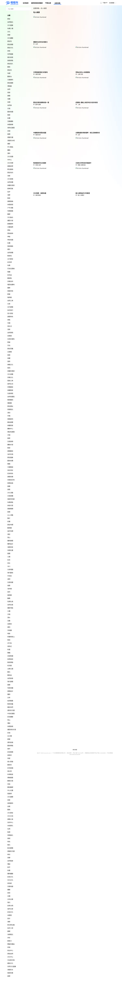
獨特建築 (10, 541)
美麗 (8, 358)
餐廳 (8, 272)
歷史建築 (10, 44)
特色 (8, 841)
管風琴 (9, 793)
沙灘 (8, 611)
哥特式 (9, 646)
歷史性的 (10, 172)
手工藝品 (10, 147)
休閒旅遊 (10, 726)
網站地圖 (75, 749)
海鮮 (8, 195)
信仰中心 (10, 822)
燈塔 (8, 838)
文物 (8, 614)
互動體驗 (10, 121)
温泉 (8, 329)
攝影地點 (10, 608)
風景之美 (10, 380)
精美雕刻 (10, 400)
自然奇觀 (10, 182)
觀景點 (9, 278)
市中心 (9, 160)
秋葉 (8, 649)
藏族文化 (10, 963)
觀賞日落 (10, 781)
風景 (8, 115)
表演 (8, 947)
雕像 (8, 598)
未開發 (9, 915)
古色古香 (10, 899)
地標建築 (10, 211)
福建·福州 (38, 134)
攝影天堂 (10, 220)
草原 (8, 758)
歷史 (8, 19)
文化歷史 (10, 813)
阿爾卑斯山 (11, 637)
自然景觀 (10, 252)
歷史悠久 (10, 64)
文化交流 (10, 816)
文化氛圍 (10, 156)
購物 (8, 150)
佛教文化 (10, 364)
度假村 (9, 755)
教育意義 (10, 704)
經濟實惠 (10, 701)
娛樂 (8, 512)
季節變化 (10, 835)
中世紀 (9, 576)
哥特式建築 (11, 128)
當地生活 (10, 384)
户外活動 (10, 208)
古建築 (9, 352)
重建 (8, 685)
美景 (8, 800)
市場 (8, 416)
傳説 (8, 864)
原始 (8, 230)
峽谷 (8, 854)
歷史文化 (10, 48)
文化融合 (10, 217)
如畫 (8, 870)
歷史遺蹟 (10, 83)
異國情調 (10, 509)
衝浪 (8, 640)
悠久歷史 (10, 313)
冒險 (8, 361)
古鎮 (8, 896)
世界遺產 (10, 54)
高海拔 (9, 883)
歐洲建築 (10, 848)
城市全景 (10, 909)
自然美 (9, 105)
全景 (8, 304)
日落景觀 (10, 496)
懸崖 (8, 342)
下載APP (105, 2)
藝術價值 (10, 745)
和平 (8, 867)
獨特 (8, 694)
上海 (78, 104)
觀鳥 (8, 809)
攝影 (8, 144)
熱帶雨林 (10, 659)
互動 (8, 621)
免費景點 (10, 502)
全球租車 (25, 3)
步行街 (9, 643)
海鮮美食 (10, 547)
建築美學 (10, 166)
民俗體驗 (10, 717)
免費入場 (10, 28)
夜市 (8, 592)
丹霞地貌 (10, 886)
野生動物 (10, 169)
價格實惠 (10, 777)
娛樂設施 (10, 483)
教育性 (9, 256)
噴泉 (8, 633)
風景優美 (10, 246)
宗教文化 (10, 377)
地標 (8, 73)
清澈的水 (10, 970)
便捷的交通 (11, 851)
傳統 (8, 723)
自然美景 (10, 678)
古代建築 (10, 307)
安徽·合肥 (38, 165)
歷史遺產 (10, 457)
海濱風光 (10, 934)
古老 (8, 697)
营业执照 (69, 753)
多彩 (8, 938)
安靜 (8, 858)
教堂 (8, 448)
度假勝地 (10, 803)
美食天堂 (10, 505)
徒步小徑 (10, 928)
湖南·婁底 (38, 195)
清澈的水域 (11, 140)
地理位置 (10, 550)
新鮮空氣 (10, 188)
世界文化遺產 (11, 966)
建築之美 (10, 819)
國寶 (8, 553)
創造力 (9, 941)
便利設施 (10, 742)
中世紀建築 (11, 713)
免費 (8, 265)
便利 (8, 627)
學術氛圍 (10, 240)
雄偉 (8, 134)
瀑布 (8, 153)
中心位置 (10, 790)
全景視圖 (10, 569)
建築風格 (10, 201)
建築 (8, 96)
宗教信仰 (10, 281)
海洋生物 (10, 454)
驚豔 (8, 653)
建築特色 (10, 316)
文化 (8, 32)
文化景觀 (10, 374)
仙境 (8, 829)
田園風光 (10, 409)
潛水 (8, 617)
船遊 (8, 832)
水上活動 (10, 515)
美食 (8, 51)
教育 (8, 198)
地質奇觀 (10, 688)
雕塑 (8, 214)
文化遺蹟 (10, 797)
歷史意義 (10, 348)
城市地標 (10, 531)
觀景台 (9, 76)
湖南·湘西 (38, 74)
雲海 (8, 368)
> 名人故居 (43, 8)
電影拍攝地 (11, 284)
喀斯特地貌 (11, 499)
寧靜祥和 (10, 291)
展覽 (8, 486)
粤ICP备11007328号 (78, 753)
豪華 (8, 976)
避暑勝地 (10, 224)
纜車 (8, 288)
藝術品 (9, 675)
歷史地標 (10, 525)
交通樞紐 (10, 467)
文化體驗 (10, 38)
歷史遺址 (10, 406)
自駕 (8, 806)
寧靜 (8, 35)
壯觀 (8, 118)
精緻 (8, 464)
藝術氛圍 (10, 112)
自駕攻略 (57, 3)
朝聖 (8, 739)
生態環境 (10, 393)
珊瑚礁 (9, 403)
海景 (8, 176)
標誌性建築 (11, 432)
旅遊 (8, 355)
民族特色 (10, 473)
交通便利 (10, 80)
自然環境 (10, 332)
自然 (8, 89)
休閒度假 (10, 204)
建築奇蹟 (10, 477)
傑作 (8, 749)
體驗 (8, 890)
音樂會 (9, 624)
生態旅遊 (10, 441)
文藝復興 (10, 227)
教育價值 (10, 662)
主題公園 (10, 669)
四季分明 (10, 906)
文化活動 (10, 493)
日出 (8, 345)
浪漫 (8, 131)
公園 (8, 557)
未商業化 (10, 825)
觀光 (8, 672)
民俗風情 (10, 752)
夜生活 (9, 326)
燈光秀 (9, 771)
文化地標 (10, 163)
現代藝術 (10, 573)
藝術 (8, 67)
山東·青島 (80, 74)
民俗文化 (10, 912)
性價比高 (10, 601)
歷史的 (9, 70)
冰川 (8, 566)
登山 (8, 720)
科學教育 (10, 774)
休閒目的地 (11, 480)
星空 (8, 893)
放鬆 (8, 489)
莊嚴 (8, 521)
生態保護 (10, 582)
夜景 (8, 92)
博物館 (9, 86)
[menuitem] (103, 2)
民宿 (8, 733)
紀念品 (9, 275)
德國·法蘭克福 (81, 165)
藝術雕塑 (10, 787)
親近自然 (10, 707)
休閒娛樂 (10, 124)
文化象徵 (10, 179)
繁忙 (8, 518)
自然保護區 (11, 397)
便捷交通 (10, 137)
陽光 (8, 845)
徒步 (8, 192)
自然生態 (10, 605)
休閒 (8, 102)
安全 (8, 563)
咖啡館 (9, 297)
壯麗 (8, 243)
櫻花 (8, 249)
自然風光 (10, 22)
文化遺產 (10, 25)
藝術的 (9, 765)
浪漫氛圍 (10, 656)
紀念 (8, 560)
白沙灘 (9, 736)
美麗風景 (10, 390)
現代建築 (10, 681)
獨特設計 (10, 544)
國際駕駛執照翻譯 (37, 3)
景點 (8, 320)
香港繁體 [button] (111, 3)
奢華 (8, 438)
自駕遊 (9, 336)
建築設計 (10, 691)
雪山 (8, 537)
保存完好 (10, 470)
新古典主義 (11, 925)
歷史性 (9, 41)
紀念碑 (9, 262)
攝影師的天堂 (11, 729)
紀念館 (9, 665)
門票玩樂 (48, 3)
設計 (8, 918)
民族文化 (10, 877)
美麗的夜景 (11, 185)
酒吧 (8, 579)
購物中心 (10, 429)
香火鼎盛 (10, 761)
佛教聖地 (10, 419)
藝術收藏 (10, 461)
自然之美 (10, 300)
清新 (8, 922)
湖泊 (8, 413)
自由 (8, 784)
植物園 (9, 595)
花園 (8, 323)
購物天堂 (10, 445)
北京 (78, 134)
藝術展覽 (10, 422)
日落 (8, 108)
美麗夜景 (10, 425)
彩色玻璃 (10, 768)
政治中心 (10, 950)
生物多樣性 (11, 339)
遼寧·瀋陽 (38, 104)
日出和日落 (11, 960)
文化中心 (10, 957)
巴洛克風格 (11, 268)
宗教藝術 (10, 387)
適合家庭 (10, 57)
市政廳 (9, 630)
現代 (8, 902)
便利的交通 (11, 710)
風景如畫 (10, 973)
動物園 (9, 528)
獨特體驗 (10, 874)
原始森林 (10, 233)
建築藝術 (10, 451)
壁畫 (8, 294)
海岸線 (9, 589)
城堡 (8, 585)
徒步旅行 (10, 310)
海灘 (8, 99)
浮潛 (8, 435)
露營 (8, 931)
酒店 (8, 534)
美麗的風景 (11, 371)
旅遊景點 (10, 60)
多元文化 (10, 880)
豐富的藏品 (11, 944)
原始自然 (10, 954)
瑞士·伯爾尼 (80, 195)
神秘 (8, 236)
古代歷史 (10, 259)
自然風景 (10, 861)
